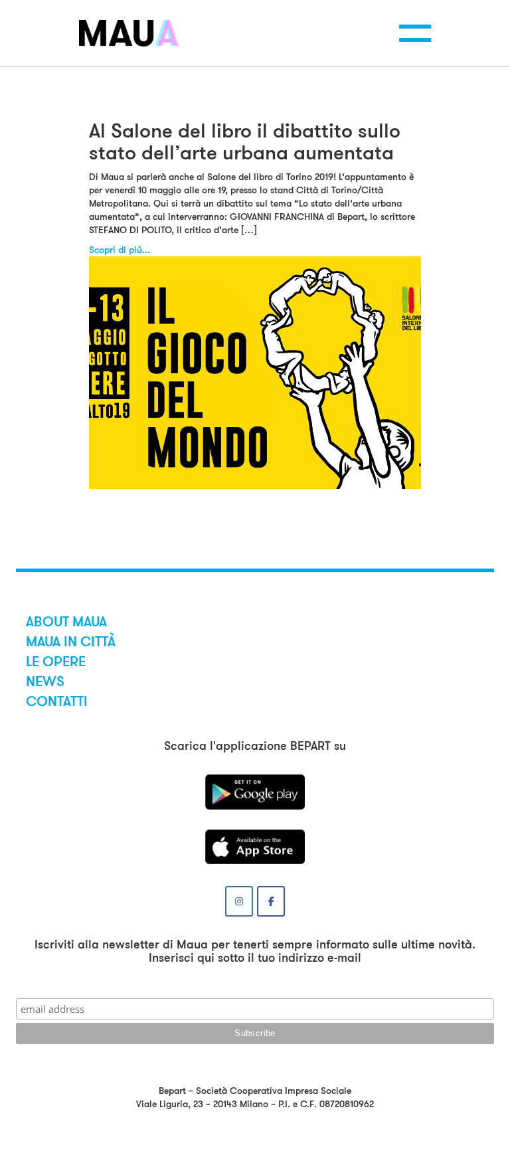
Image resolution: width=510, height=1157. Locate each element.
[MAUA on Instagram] (239, 901)
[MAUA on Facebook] (271, 901)
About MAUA (66, 622)
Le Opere (56, 661)
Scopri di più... (119, 249)
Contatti (57, 701)
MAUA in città (71, 642)
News (45, 681)
